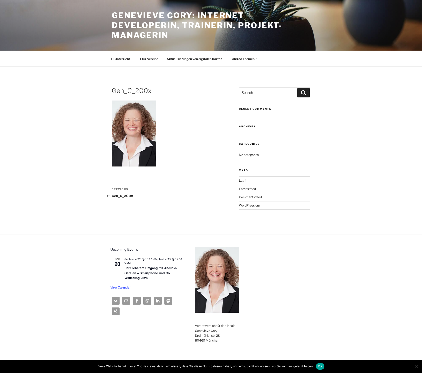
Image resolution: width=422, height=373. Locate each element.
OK (320, 366)
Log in (243, 180)
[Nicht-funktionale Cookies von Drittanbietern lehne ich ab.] (416, 366)
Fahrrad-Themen (243, 59)
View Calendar (120, 287)
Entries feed (247, 189)
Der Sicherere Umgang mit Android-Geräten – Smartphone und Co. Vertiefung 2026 (150, 273)
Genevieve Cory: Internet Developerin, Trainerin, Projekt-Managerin (197, 25)
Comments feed (250, 197)
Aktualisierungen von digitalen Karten (194, 59)
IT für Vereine (148, 59)
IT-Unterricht (120, 59)
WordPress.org (249, 205)
